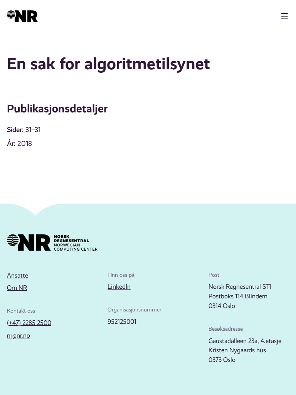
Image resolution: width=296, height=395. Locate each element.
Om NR (17, 287)
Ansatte (17, 275)
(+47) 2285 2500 (29, 322)
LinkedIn (119, 286)
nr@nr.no (18, 335)
